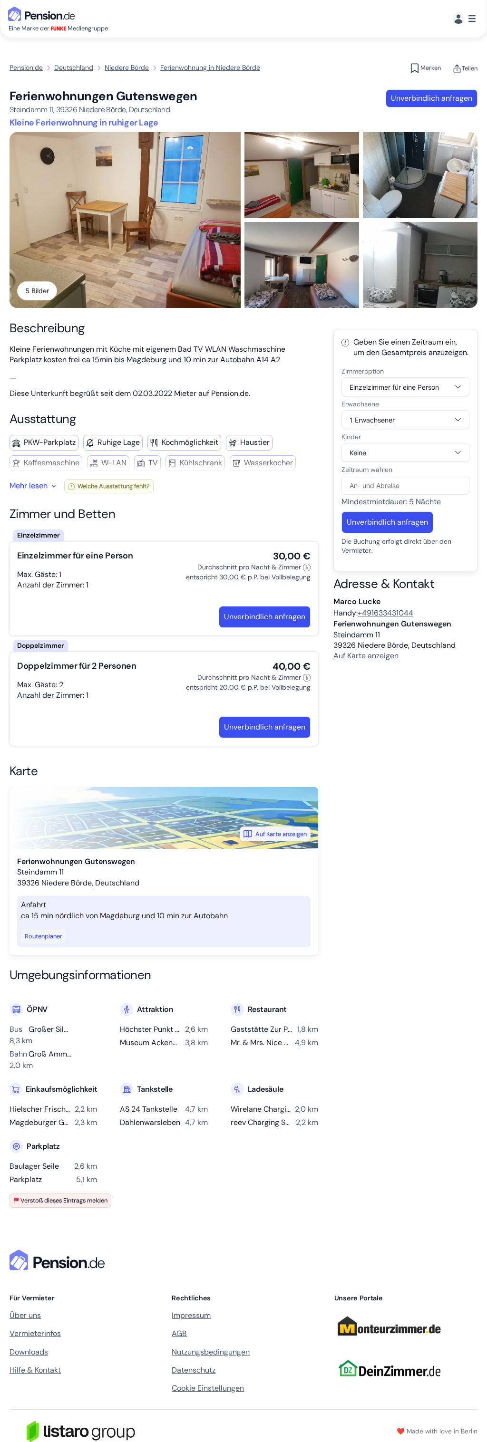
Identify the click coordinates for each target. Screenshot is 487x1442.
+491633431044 (385, 613)
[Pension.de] (43, 13)
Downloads (29, 1352)
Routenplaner (43, 936)
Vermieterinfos (35, 1333)
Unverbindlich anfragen (431, 98)
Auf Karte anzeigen (281, 834)
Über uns (25, 1315)
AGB (179, 1333)
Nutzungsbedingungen (211, 1352)
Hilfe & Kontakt (35, 1370)
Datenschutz (193, 1370)
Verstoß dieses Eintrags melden (63, 1200)
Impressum (191, 1315)
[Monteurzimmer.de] (389, 1340)
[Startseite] (59, 1260)
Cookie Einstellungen (208, 1388)
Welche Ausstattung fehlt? (113, 486)
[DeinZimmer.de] (389, 1382)
